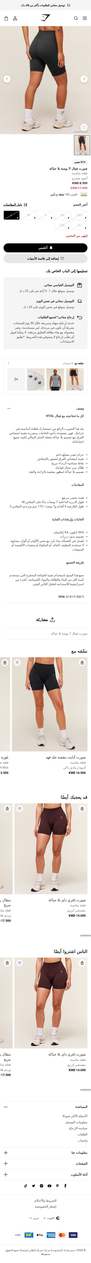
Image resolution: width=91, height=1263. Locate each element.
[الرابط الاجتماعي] (65, 1186)
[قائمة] (84, 18)
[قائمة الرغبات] (17, 662)
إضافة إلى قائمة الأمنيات (43, 259)
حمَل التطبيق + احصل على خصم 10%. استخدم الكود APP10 (43, 5)
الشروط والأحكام (45, 1200)
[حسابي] (15, 18)
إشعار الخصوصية (45, 1206)
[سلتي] (6, 18)
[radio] (82, 145)
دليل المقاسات (13, 204)
